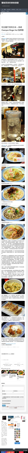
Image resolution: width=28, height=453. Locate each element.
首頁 (2, 34)
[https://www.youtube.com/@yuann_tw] (12, 452)
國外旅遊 (13, 9)
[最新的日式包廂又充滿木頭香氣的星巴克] (19, 431)
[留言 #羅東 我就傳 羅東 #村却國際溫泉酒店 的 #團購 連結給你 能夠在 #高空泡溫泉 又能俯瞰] (15, 437)
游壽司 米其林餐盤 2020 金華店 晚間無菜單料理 (12, 376)
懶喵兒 (4, 38)
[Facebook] (23, 450)
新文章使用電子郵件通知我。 (6, 403)
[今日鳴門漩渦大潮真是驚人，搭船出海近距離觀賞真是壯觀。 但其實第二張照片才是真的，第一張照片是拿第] (17, 429)
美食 (5, 9)
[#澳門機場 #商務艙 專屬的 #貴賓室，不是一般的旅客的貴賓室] (15, 435)
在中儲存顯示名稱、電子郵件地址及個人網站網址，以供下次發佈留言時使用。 (12, 398)
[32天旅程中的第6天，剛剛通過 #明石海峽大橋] (19, 429)
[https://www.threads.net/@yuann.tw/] (25, 452)
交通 (17, 9)
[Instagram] (24, 450)
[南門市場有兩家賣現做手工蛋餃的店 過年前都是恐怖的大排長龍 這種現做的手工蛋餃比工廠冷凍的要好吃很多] (19, 435)
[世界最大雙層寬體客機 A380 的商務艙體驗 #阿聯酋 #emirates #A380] (15, 433)
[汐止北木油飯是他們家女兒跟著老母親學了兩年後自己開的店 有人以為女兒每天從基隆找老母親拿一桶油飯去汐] (19, 437)
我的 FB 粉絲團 (4, 442)
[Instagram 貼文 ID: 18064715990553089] (15, 439)
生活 (20, 9)
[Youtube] (26, 450)
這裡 (4, 439)
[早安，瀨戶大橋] (15, 431)
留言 (3, 385)
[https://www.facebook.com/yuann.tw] (3, 452)
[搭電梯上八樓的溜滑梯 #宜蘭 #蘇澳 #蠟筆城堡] (19, 433)
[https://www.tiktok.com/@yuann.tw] (16, 452)
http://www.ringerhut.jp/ (10, 343)
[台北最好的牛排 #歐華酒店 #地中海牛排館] (17, 435)
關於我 (8, 11)
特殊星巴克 (3, 11)
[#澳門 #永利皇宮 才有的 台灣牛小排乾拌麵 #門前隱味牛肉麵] (17, 433)
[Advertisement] (13, 21)
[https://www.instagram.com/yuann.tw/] (7, 452)
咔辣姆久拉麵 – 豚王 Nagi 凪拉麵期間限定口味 (20, 377)
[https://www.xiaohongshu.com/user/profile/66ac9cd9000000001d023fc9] (21, 452)
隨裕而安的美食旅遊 (10, 3)
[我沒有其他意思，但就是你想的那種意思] (15, 429)
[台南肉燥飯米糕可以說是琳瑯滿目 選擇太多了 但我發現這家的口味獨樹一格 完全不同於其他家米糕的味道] (17, 437)
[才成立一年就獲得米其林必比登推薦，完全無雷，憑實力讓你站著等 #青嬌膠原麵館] (17, 431)
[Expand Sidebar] (27, 13)
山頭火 (4, 145)
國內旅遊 (8, 9)
